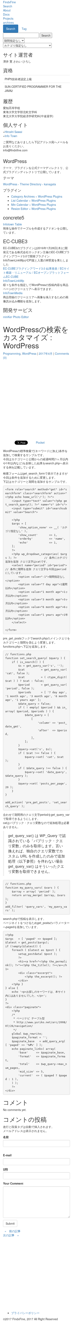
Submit (10, 1223)
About (7, 10)
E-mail (7, 1155)
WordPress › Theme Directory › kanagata (29, 184)
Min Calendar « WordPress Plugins (33, 205)
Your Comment (13, 1183)
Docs (6, 14)
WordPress (29, 353)
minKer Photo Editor (16, 317)
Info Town (11, 136)
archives (8, 22)
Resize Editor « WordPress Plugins (33, 209)
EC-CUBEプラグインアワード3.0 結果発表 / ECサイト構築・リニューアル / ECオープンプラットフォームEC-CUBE (36, 272)
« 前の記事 (12, 1231)
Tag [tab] (24, 29)
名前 (6, 1137)
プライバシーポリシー (25, 1313)
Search (7, 6)
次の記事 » (11, 1235)
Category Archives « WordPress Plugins (36, 196)
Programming (11, 353)
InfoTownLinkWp (13, 281)
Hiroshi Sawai (13, 132)
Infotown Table (12, 224)
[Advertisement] (36, 398)
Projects (8, 18)
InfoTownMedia (13, 293)
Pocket (40, 442)
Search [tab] (10, 29)
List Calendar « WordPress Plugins (33, 200)
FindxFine (9, 2)
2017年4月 (46, 353)
